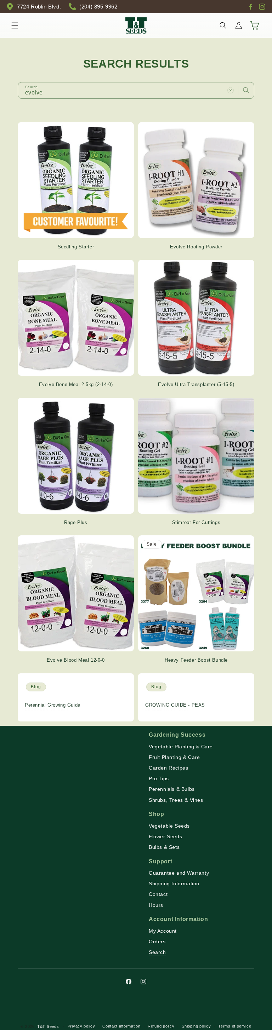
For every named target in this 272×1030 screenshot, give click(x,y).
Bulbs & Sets (164, 847)
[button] (15, 25)
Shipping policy (196, 1026)
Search (157, 952)
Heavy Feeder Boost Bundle (196, 660)
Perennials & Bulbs (172, 789)
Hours (156, 905)
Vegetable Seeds (169, 826)
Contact (158, 894)
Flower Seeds (165, 836)
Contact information (121, 1026)
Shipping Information (174, 883)
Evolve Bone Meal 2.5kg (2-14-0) (76, 384)
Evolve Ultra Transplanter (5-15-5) (196, 384)
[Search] (246, 90)
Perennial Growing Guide (52, 705)
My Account (163, 931)
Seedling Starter (76, 246)
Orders (157, 941)
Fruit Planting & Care (174, 757)
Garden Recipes (168, 768)
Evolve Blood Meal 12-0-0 (75, 660)
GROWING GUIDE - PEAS (175, 705)
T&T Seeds (48, 1026)
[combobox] (136, 90)
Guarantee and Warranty (179, 873)
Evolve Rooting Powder (196, 246)
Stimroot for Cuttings (196, 522)
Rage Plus (75, 522)
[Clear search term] (230, 90)
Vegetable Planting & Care (181, 746)
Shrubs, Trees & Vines (176, 800)
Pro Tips (159, 778)
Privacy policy (81, 1026)
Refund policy (161, 1026)
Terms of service (234, 1026)
